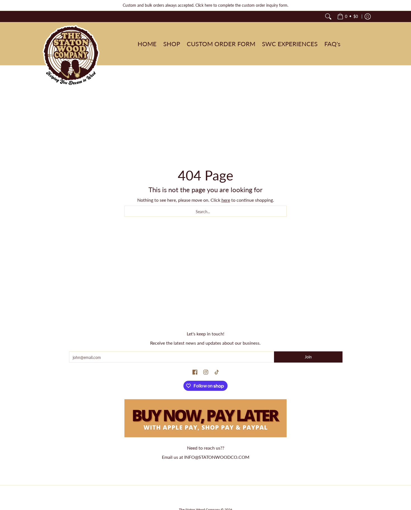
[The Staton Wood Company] (71, 56)
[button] (195, 372)
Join (308, 356)
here (225, 200)
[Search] (328, 16)
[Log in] (367, 16)
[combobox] (205, 211)
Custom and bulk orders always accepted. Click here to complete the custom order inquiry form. (205, 5)
